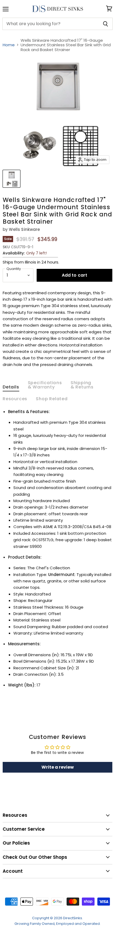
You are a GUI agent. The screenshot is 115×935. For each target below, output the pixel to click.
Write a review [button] (57, 767)
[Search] (105, 24)
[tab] (11, 388)
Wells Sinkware (24, 229)
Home (9, 45)
